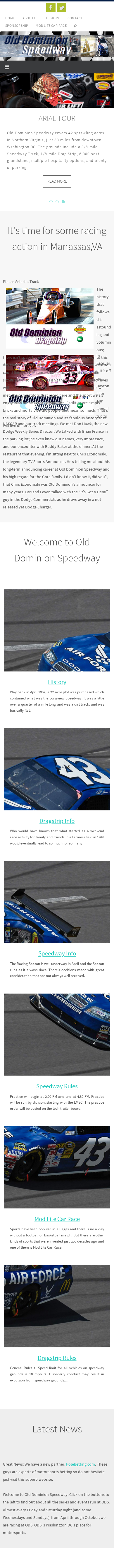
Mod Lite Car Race (51, 25)
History (53, 18)
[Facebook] (51, 7)
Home (10, 18)
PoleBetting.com (80, 1464)
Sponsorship (16, 25)
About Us (31, 18)
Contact (75, 18)
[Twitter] (61, 7)
